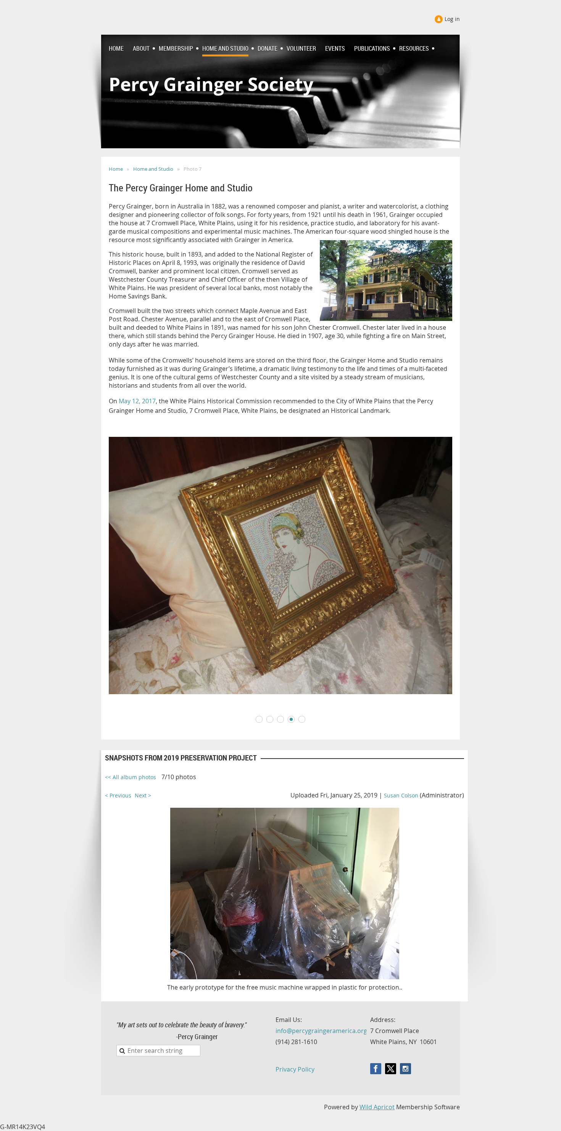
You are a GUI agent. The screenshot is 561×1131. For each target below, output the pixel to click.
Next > (143, 795)
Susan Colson (401, 795)
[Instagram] (405, 1068)
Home (116, 168)
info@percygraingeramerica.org (321, 1031)
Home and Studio (153, 168)
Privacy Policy (295, 1069)
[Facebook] (375, 1068)
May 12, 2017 (137, 401)
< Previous (118, 795)
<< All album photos (130, 777)
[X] (390, 1068)
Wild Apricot (377, 1107)
